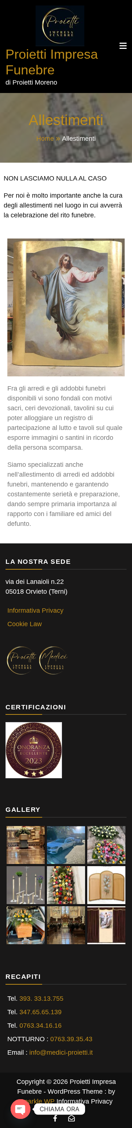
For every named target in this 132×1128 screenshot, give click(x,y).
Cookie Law (24, 624)
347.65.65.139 (40, 1012)
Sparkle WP (37, 1101)
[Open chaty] (20, 1109)
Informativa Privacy (35, 610)
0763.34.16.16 (40, 1025)
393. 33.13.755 (41, 998)
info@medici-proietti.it (61, 1052)
